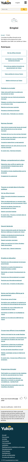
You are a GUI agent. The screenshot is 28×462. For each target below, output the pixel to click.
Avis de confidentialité (8, 455)
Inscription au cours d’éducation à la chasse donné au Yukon (12, 308)
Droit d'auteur (6, 451)
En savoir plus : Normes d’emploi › (11, 150)
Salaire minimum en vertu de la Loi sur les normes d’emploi (13, 146)
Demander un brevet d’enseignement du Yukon (13, 273)
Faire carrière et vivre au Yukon (14, 74)
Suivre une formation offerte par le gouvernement (12, 294)
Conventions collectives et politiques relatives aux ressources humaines (12, 345)
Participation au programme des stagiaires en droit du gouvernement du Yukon (13, 374)
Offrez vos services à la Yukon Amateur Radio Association (12, 244)
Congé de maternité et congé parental (12, 142)
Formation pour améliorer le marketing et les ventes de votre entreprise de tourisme (13, 303)
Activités (4, 439)
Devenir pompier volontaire (9, 240)
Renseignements (7, 449)
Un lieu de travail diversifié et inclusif (12, 349)
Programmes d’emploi (8, 369)
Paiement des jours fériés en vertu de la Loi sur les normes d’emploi (14, 138)
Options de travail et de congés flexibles (13, 334)
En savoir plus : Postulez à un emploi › (12, 114)
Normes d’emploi (7, 123)
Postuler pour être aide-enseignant (11, 280)
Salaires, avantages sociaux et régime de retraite (13, 353)
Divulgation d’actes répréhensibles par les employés (13, 172)
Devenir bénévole (7, 226)
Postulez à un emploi (8, 88)
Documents (5, 437)
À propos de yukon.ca (8, 457)
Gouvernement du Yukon (11, 460)
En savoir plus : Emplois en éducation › (12, 283)
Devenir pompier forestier (8, 211)
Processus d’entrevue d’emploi (10, 110)
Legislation (5, 445)
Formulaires (5, 441)
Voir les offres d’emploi (14, 53)
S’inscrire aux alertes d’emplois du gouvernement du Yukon (14, 67)
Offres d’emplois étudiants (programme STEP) (13, 197)
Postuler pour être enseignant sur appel (13, 277)
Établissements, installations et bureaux (13, 447)
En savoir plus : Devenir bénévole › (11, 248)
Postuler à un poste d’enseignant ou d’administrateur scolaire (12, 268)
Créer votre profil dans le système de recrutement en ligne (12, 93)
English (18, 2)
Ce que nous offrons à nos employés (13, 330)
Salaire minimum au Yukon (14, 80)
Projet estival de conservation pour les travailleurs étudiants (12, 386)
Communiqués (6, 443)
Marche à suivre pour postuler (10, 107)
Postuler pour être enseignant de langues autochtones (13, 262)
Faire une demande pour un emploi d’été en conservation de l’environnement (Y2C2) (14, 202)
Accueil (3, 35)
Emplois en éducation (8, 258)
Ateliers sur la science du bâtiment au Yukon (12, 318)
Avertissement (6, 453)
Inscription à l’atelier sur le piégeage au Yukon (12, 313)
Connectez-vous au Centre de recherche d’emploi (14, 59)
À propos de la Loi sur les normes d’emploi (13, 134)
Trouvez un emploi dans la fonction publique (12, 188)
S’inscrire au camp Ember (8, 299)
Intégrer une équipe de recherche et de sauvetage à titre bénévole (12, 236)
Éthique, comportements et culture (13, 160)
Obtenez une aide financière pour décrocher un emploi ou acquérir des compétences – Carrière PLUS (12, 380)
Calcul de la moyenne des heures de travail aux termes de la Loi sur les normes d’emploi (13, 129)
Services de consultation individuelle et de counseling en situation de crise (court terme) (13, 339)
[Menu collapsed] (25, 2)
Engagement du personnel (9, 176)
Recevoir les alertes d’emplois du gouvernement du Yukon (11, 207)
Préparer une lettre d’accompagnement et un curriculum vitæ (13, 103)
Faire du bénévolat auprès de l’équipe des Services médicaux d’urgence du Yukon (13, 231)
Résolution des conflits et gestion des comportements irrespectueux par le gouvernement (12, 166)
